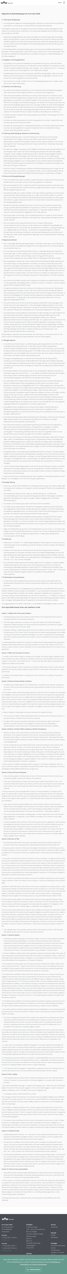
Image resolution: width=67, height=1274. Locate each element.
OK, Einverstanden (33, 1270)
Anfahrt (53, 1235)
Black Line (29, 1241)
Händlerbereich (55, 1250)
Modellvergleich (30, 1245)
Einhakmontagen (31, 1236)
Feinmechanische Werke (58, 1245)
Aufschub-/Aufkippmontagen (34, 1234)
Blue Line (29, 1238)
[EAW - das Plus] (7, 2)
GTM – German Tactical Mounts (35, 1229)
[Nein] (64, 1257)
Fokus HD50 (30, 1248)
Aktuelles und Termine (57, 1252)
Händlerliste (54, 1237)
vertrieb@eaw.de (7, 1250)
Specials (53, 1248)
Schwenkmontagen (32, 1227)
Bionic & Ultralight (31, 1231)
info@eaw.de (5, 1240)
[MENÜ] (64, 2)
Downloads (54, 1227)
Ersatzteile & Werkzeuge (33, 1243)
